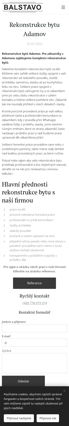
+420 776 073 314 (34, 303)
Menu (63, 7)
